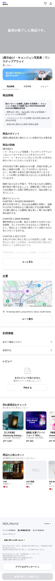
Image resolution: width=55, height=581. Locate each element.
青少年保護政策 (38, 530)
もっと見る (27, 261)
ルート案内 (27, 318)
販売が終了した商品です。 (27, 576)
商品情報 (10, 86)
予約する (27, 387)
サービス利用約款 (9, 530)
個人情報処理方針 (24, 530)
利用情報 (27, 86)
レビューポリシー (9, 534)
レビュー (44, 86)
